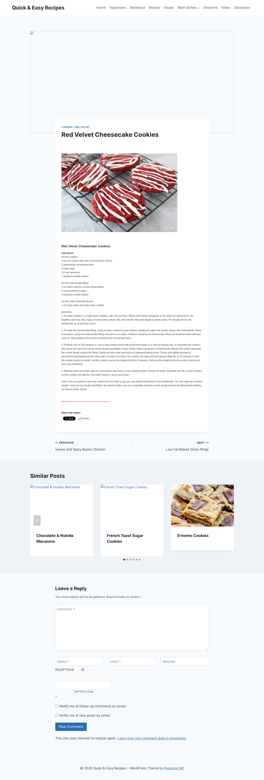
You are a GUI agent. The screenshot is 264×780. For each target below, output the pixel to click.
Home (101, 7)
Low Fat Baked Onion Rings (187, 446)
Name (63, 661)
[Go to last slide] (37, 520)
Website (169, 661)
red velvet (82, 127)
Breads (154, 7)
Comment (66, 609)
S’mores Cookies (193, 535)
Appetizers (118, 7)
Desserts (210, 7)
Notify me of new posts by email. (85, 715)
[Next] (226, 520)
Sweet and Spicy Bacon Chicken (80, 446)
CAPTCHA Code (83, 691)
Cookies (66, 127)
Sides (225, 7)
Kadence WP (174, 768)
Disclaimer (242, 7)
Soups (169, 7)
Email (115, 661)
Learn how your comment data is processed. (152, 738)
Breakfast (137, 7)
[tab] (124, 560)
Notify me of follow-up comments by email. (92, 706)
